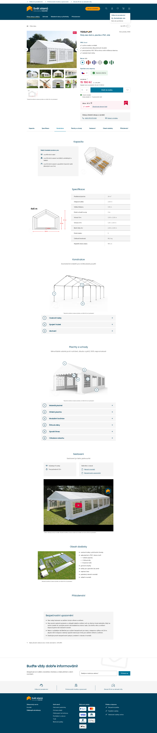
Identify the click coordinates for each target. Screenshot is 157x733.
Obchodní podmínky (59, 707)
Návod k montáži (89, 469)
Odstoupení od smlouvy (60, 713)
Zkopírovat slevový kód (99, 107)
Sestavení (92, 128)
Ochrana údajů (57, 710)
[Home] (28, 26)
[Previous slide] (26, 49)
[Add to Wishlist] (127, 90)
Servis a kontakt (92, 9)
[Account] (112, 9)
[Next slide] (77, 49)
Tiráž (54, 719)
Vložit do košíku (107, 90)
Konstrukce (60, 128)
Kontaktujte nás (119, 18)
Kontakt (29, 707)
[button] (123, 8)
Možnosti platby (58, 722)
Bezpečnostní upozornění (92, 473)
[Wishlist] (118, 9)
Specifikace (45, 128)
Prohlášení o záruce (59, 716)
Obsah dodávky (108, 128)
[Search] (106, 9)
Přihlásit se (124, 673)
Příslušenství (124, 128)
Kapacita (31, 128)
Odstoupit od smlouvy (34, 710)
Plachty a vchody (76, 128)
